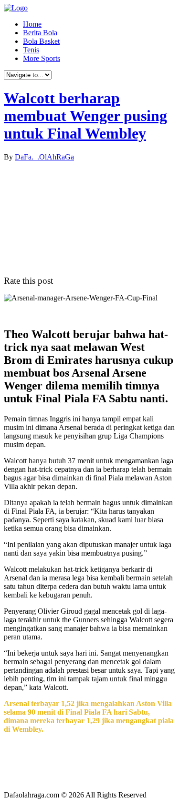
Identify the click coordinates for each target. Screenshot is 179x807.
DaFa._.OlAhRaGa (44, 157)
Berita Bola (40, 33)
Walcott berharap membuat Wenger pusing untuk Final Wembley (85, 116)
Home (32, 24)
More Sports (41, 58)
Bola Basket (41, 41)
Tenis (31, 50)
